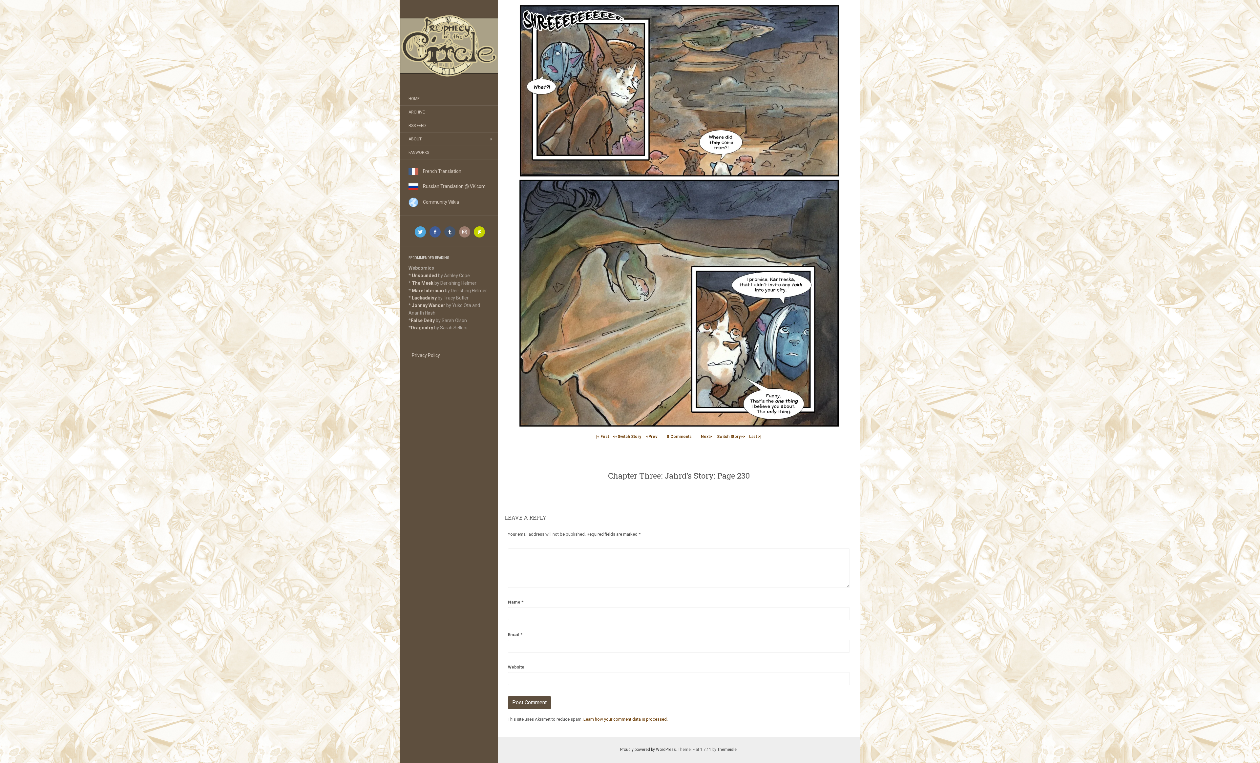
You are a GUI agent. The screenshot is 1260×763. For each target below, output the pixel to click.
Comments (679, 436)
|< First (602, 436)
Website (516, 667)
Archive (417, 112)
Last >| (755, 436)
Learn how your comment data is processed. (625, 719)
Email (515, 634)
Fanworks (419, 152)
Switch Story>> (731, 436)
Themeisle (727, 749)
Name (515, 602)
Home (414, 98)
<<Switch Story (627, 436)
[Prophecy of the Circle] (449, 46)
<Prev (652, 436)
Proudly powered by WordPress (648, 749)
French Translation (439, 171)
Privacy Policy (426, 355)
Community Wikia (438, 202)
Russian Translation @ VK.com (452, 186)
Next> (706, 436)
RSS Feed (417, 125)
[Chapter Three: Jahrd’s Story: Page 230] (679, 215)
